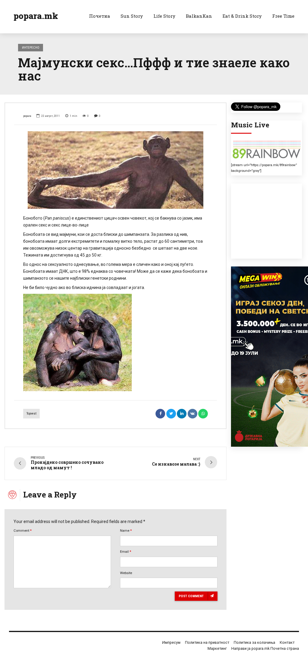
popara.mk (36, 15)
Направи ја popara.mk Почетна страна (265, 648)
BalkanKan (199, 16)
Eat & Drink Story (242, 16)
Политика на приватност (207, 642)
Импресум (171, 642)
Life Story (164, 16)
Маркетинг (217, 648)
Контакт (287, 642)
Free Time (283, 16)
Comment (23, 530)
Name (126, 530)
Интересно (30, 47)
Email (125, 551)
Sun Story (132, 16)
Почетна (99, 16)
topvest (31, 413)
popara (27, 115)
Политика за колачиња (254, 642)
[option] (115, 170)
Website (126, 573)
